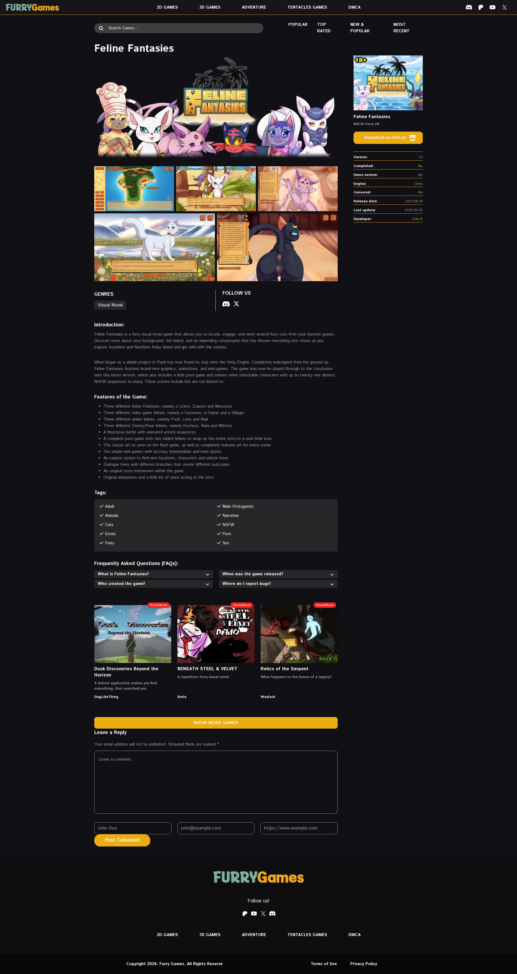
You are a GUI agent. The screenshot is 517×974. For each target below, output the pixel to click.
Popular (298, 24)
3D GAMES (210, 7)
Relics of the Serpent (284, 669)
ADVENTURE (254, 7)
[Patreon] (480, 7)
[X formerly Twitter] (504, 7)
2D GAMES (167, 7)
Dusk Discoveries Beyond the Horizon (126, 672)
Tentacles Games (307, 7)
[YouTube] (492, 7)
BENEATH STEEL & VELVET (207, 669)
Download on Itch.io (385, 138)
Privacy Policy (363, 964)
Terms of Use (324, 964)
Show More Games (216, 723)
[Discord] (468, 7)
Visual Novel (110, 305)
